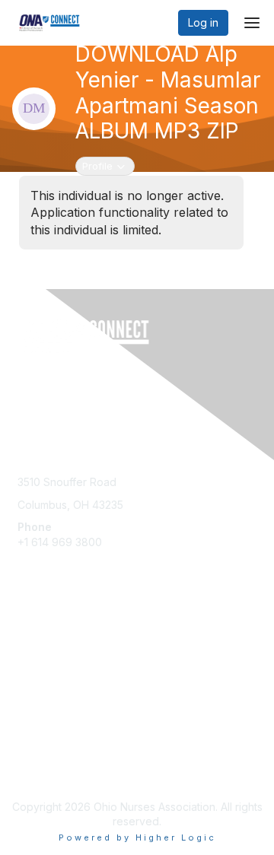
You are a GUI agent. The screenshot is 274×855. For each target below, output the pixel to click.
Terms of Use (51, 768)
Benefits (38, 647)
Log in (203, 22)
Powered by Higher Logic (137, 837)
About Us (40, 753)
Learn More (46, 662)
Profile (108, 165)
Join (28, 633)
